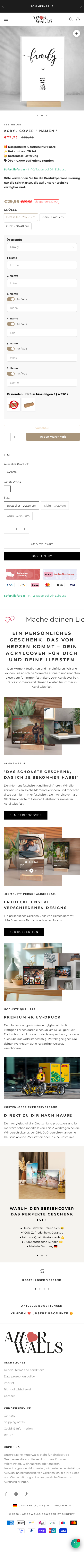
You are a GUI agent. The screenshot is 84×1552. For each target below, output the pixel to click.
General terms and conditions (24, 1370)
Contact (9, 1396)
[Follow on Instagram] (16, 1494)
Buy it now (42, 556)
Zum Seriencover (26, 815)
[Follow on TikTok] (26, 1494)
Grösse (10, 210)
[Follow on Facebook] (6, 1494)
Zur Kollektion (24, 931)
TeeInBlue (12, 124)
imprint (9, 1383)
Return (8, 1435)
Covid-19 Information (18, 1428)
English (61, 1505)
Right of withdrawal (17, 1389)
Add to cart (42, 544)
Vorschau (42, 428)
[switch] (11, 299)
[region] (42, 1275)
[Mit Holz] (29, 404)
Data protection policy (19, 1376)
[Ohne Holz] (14, 404)
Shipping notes (14, 1422)
